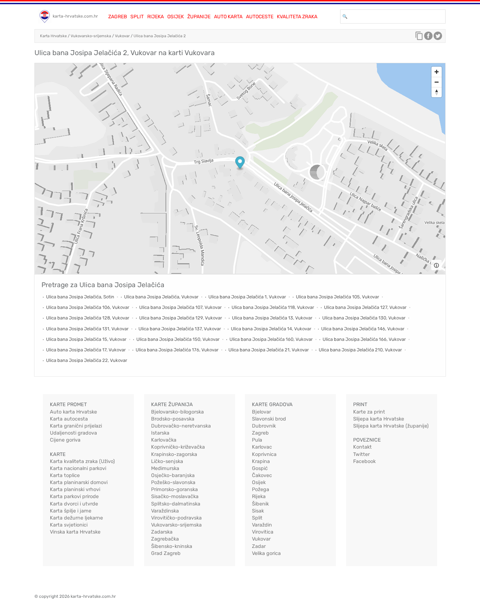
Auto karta (228, 17)
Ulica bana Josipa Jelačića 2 (160, 36)
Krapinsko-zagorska (174, 454)
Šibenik (260, 504)
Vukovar (122, 36)
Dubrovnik (264, 426)
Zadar (259, 546)
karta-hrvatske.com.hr (75, 16)
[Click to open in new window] (428, 38)
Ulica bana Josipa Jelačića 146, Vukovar (362, 328)
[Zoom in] (437, 72)
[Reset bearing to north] (437, 92)
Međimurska (165, 468)
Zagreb (117, 17)
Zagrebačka (165, 539)
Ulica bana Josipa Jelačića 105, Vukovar (337, 296)
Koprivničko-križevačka (178, 447)
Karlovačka (163, 440)
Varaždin (262, 525)
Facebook (364, 461)
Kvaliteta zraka (297, 17)
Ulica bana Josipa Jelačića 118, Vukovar (273, 307)
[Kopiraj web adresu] (419, 38)
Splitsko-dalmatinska (175, 504)
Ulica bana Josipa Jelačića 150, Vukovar (178, 339)
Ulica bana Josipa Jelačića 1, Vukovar (247, 296)
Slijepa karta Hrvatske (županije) (391, 426)
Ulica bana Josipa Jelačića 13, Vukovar (272, 317)
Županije (198, 17)
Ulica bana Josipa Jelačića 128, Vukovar (87, 317)
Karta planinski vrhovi (75, 489)
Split (137, 17)
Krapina (261, 461)
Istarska (160, 433)
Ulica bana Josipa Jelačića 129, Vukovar (180, 317)
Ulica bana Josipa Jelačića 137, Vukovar (179, 328)
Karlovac (262, 447)
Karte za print (369, 412)
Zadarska (162, 532)
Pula (257, 440)
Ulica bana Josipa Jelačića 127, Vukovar (365, 307)
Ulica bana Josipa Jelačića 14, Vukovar (271, 328)
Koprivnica (264, 454)
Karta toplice (65, 475)
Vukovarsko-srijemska (91, 36)
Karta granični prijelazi (76, 426)
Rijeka (155, 17)
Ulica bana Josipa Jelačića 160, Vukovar (271, 339)
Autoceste (259, 17)
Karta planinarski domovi (79, 482)
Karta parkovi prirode (74, 496)
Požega (260, 489)
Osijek (175, 17)
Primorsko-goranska (174, 489)
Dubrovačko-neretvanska (181, 426)
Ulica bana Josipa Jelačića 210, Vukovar (360, 349)
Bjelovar (261, 412)
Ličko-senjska (167, 461)
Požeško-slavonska (173, 482)
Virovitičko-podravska (176, 518)
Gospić (260, 468)
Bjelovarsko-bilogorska (177, 412)
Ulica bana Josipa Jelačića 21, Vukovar (268, 349)
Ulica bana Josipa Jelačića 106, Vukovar (87, 307)
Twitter (361, 454)
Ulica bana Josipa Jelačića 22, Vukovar (86, 360)
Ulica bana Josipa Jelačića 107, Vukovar (180, 307)
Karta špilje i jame (70, 511)
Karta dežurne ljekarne (76, 518)
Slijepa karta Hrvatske (378, 419)
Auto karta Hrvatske (73, 412)
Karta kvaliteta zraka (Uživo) (82, 461)
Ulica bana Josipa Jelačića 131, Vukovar (87, 328)
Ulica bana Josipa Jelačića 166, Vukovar (364, 339)
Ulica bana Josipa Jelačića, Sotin (80, 296)
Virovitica (262, 532)
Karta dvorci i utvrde (74, 504)
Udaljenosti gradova (73, 433)
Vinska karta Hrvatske (75, 532)
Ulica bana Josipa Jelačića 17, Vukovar (86, 349)
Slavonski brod (269, 419)
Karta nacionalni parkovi (78, 468)
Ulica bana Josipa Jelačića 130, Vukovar (364, 317)
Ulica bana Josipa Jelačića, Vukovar (161, 296)
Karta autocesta (69, 419)
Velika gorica (266, 553)
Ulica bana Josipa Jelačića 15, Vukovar (86, 339)
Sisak (258, 511)
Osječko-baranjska (173, 475)
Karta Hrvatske (53, 36)
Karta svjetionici (68, 525)
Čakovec (262, 475)
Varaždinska (165, 511)
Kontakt (362, 447)
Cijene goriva (65, 440)
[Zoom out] (437, 82)
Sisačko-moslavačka (175, 496)
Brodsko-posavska (172, 419)
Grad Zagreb (166, 553)
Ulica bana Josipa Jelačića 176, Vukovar (177, 349)
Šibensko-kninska (171, 546)
